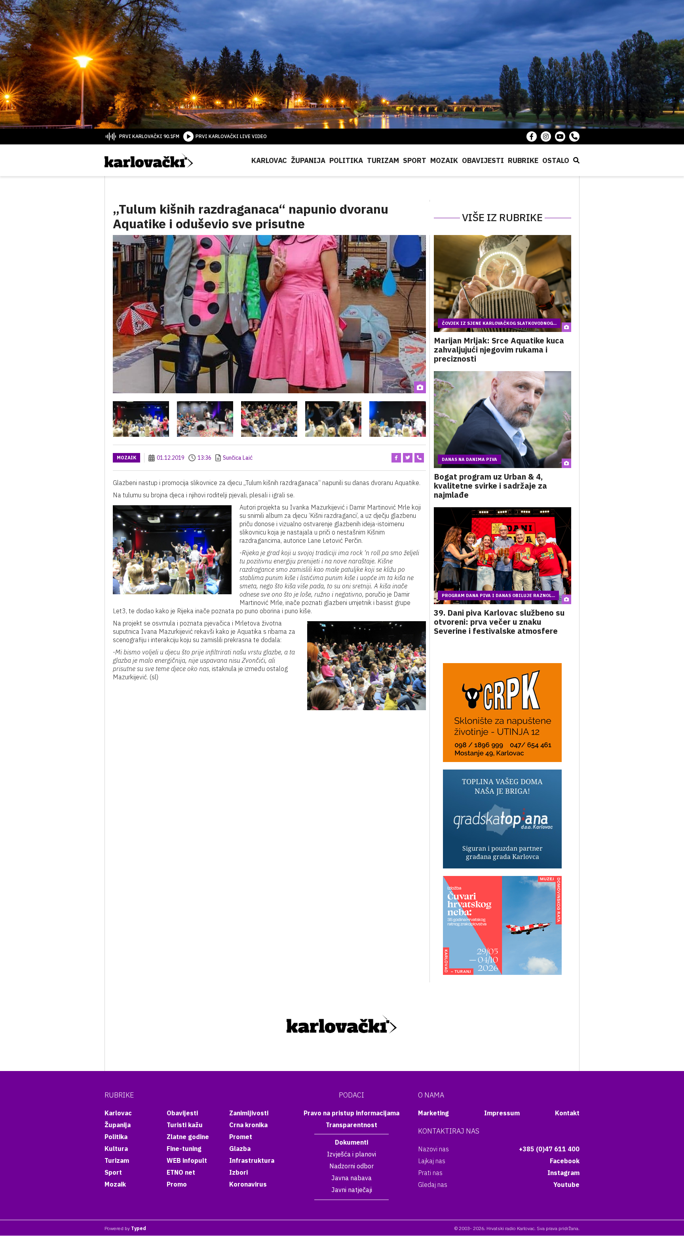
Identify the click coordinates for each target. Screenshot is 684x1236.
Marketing (433, 1113)
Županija (308, 160)
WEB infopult (187, 1160)
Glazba (240, 1149)
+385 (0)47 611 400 (549, 1149)
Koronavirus (248, 1184)
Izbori (238, 1172)
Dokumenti (351, 1142)
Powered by (125, 1228)
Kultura (116, 1149)
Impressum (502, 1113)
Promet (240, 1137)
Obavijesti (483, 160)
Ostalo (555, 160)
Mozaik (444, 160)
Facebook (565, 1161)
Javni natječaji (351, 1190)
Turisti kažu (185, 1125)
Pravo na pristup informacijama (351, 1113)
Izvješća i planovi (351, 1154)
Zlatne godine (188, 1137)
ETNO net (181, 1172)
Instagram (563, 1173)
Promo (177, 1184)
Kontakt (567, 1113)
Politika (346, 160)
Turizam (383, 160)
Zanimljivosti (248, 1113)
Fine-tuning (184, 1149)
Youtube (566, 1185)
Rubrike (523, 160)
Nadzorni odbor (351, 1166)
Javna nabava (351, 1178)
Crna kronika (248, 1125)
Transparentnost (351, 1125)
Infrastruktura (251, 1160)
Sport (414, 160)
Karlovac (269, 160)
